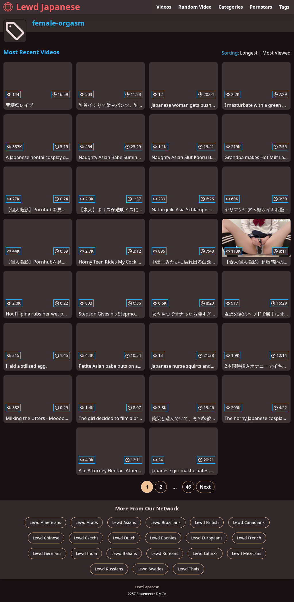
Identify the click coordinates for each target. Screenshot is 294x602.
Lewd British (207, 522)
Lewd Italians (124, 553)
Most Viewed (276, 53)
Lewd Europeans (207, 538)
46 (188, 487)
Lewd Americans (45, 522)
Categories (230, 7)
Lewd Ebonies (163, 538)
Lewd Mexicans (246, 553)
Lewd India (86, 553)
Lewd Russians (109, 569)
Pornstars (261, 7)
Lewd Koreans (164, 553)
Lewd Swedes (150, 569)
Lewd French (249, 538)
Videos (163, 7)
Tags (284, 7)
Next (205, 487)
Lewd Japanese (48, 7)
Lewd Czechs (86, 538)
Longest (249, 53)
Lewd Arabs (87, 522)
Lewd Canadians (249, 522)
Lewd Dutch (124, 538)
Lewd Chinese (46, 538)
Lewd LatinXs (205, 553)
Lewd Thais (188, 569)
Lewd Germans (47, 553)
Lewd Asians (124, 522)
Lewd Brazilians (165, 522)
